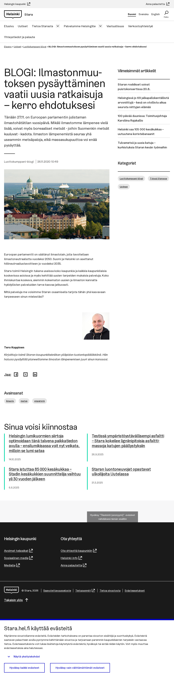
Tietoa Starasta (42, 26)
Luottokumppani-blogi (34, 46)
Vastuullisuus (115, 26)
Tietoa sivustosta (110, 590)
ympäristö (39, 400)
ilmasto (10, 400)
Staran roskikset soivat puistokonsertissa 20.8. (134, 86)
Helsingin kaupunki (15, 4)
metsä (24, 400)
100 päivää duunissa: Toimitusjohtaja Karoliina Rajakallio (142, 118)
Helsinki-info (69, 558)
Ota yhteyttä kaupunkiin (76, 551)
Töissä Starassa (158, 178)
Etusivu (9, 26)
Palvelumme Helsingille (80, 26)
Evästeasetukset (135, 590)
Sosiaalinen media (16, 558)
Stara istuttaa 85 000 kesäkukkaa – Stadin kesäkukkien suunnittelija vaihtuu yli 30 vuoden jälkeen (45, 474)
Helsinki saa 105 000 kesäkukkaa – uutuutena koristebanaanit (141, 131)
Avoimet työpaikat (16, 551)
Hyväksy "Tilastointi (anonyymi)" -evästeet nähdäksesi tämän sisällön (112, 517)
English (155, 14)
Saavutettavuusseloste (57, 590)
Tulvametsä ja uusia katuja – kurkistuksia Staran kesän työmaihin (142, 145)
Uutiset (23, 26)
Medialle (9, 565)
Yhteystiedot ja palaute (19, 37)
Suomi (132, 14)
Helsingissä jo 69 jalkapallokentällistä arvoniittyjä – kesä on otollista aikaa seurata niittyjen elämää (143, 102)
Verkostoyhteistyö (140, 26)
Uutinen (124, 186)
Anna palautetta (156, 4)
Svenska (144, 14)
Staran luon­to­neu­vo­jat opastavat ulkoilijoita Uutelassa (121, 472)
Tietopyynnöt (83, 590)
